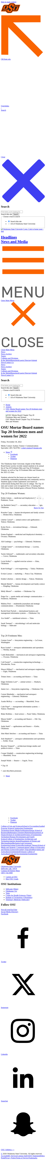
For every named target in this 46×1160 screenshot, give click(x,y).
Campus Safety (23, 1156)
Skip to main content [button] (8, 2)
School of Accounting (30, 826)
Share (8, 452)
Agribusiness (24, 830)
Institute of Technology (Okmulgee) (19, 898)
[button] (23, 108)
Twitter (13, 456)
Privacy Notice (10, 1158)
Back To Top (39, 508)
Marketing (28, 833)
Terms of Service (22, 1158)
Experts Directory (25, 360)
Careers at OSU (11, 877)
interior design (15, 841)
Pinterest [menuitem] (13, 822)
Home (8, 405)
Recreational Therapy (30, 845)
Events (7, 910)
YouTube (13, 910)
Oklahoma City (11, 891)
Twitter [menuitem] (13, 820)
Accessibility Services (9, 1156)
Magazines (14, 360)
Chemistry (21, 833)
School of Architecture (15, 835)
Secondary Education (25, 850)
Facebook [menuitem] (14, 818)
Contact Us (9, 362)
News (3, 352)
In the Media (5, 360)
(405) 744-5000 (7, 873)
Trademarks (33, 1158)
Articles (8, 407)
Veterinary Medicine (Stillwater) (17, 900)
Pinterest (13, 459)
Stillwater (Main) (12, 889)
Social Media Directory (9, 912)
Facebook (14, 454)
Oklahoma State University (11, 866)
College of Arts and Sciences (11, 826)
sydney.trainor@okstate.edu (31, 448)
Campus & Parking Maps (10, 871)
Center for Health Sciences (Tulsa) (18, 895)
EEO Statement (34, 1156)
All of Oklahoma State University (22, 224)
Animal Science (16, 845)
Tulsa (8, 893)
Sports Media (15, 830)
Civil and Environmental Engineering (23, 854)
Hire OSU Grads (12, 879)
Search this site (6, 214)
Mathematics (12, 833)
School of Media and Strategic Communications (23, 846)
